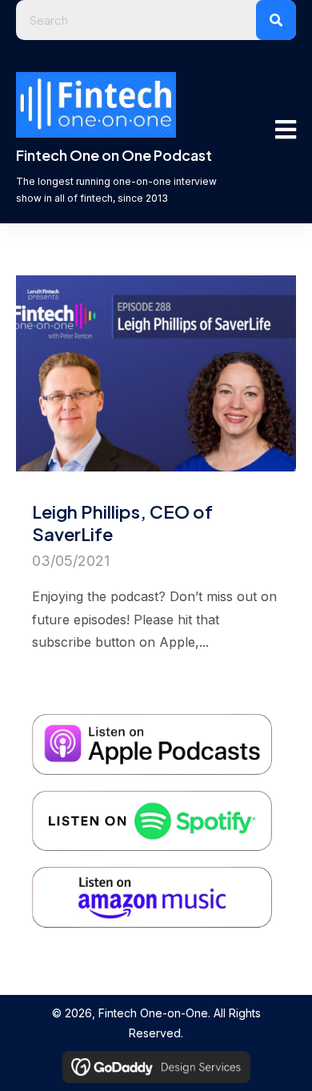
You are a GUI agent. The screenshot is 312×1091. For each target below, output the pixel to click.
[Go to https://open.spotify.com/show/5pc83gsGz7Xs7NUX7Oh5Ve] (160, 802)
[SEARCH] (276, 20)
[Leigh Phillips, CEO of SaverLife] (156, 474)
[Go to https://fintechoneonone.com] (125, 180)
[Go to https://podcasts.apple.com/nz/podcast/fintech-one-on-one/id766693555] (160, 725)
